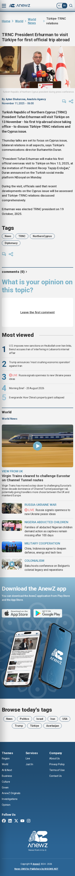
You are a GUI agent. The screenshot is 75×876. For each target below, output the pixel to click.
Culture (6, 781)
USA (65, 718)
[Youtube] (22, 821)
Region (6, 758)
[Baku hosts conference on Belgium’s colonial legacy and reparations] (12, 564)
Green (5, 787)
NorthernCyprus (42, 236)
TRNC (21, 236)
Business (7, 775)
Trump (19, 725)
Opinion (6, 804)
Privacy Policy (57, 764)
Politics (24, 718)
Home (6, 21)
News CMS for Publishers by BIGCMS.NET (36, 869)
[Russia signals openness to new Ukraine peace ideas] (12, 508)
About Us (54, 758)
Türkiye (34, 725)
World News (32, 21)
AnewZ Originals (11, 793)
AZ (59, 6)
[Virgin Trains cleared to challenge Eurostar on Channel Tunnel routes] (37, 446)
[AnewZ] (38, 841)
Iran (52, 718)
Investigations (9, 799)
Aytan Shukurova (15, 99)
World (19, 21)
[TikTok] (35, 821)
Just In (29, 764)
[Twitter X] (16, 821)
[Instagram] (29, 821)
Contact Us (55, 775)
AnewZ (36, 864)
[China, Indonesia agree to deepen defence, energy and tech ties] (12, 547)
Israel (39, 718)
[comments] (64, 101)
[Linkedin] (10, 821)
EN (64, 6)
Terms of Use (56, 770)
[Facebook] (4, 821)
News (8, 236)
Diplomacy (11, 243)
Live (28, 758)
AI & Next (7, 770)
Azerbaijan (52, 725)
